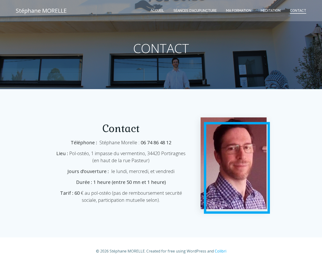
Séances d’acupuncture (195, 10)
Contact (298, 10)
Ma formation (238, 10)
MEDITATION (271, 10)
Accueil (157, 10)
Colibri (220, 251)
